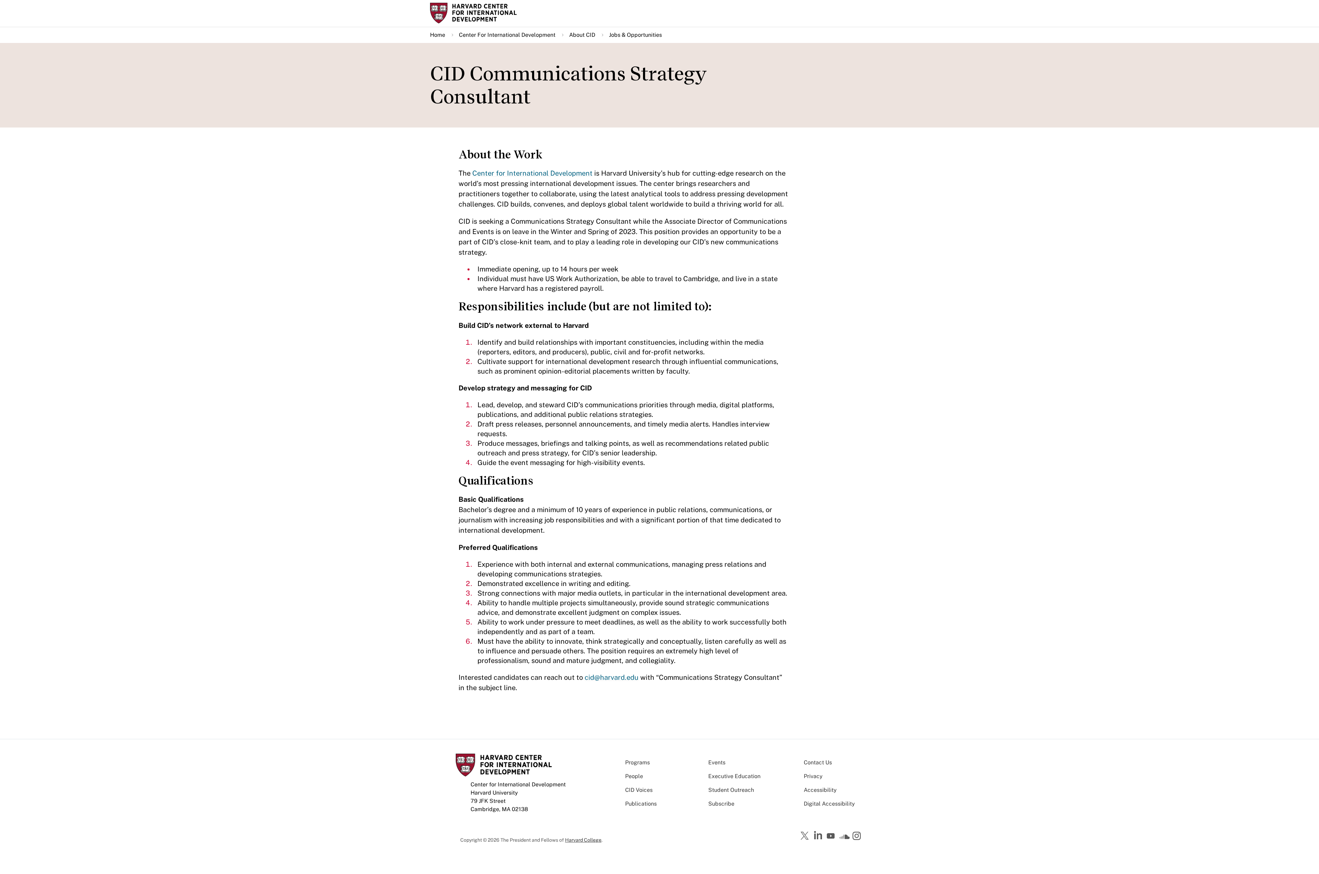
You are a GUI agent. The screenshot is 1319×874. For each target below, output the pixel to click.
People (634, 776)
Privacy (813, 776)
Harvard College (583, 840)
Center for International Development (532, 173)
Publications (641, 803)
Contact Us (818, 762)
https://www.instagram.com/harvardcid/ (858, 836)
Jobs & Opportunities (635, 35)
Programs (637, 762)
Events (716, 762)
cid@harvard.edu (612, 677)
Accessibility (820, 790)
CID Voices (639, 790)
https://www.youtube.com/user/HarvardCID (831, 836)
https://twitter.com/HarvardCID (806, 836)
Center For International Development (507, 35)
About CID (582, 35)
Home (437, 35)
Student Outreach (731, 790)
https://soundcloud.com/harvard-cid (844, 838)
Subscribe (721, 803)
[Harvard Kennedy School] (483, 13)
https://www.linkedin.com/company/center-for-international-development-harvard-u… (819, 835)
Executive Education (734, 776)
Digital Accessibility (829, 803)
